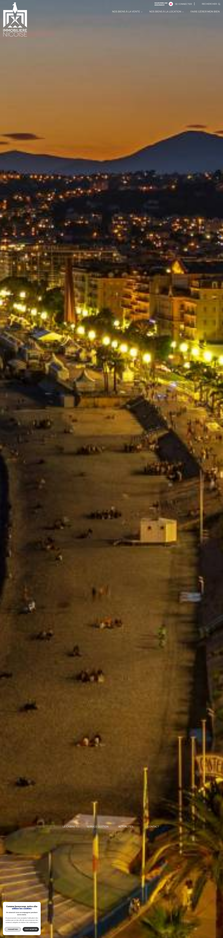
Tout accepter (31, 929)
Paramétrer (13, 929)
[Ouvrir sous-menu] (141, 11)
